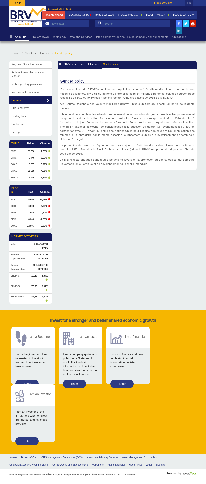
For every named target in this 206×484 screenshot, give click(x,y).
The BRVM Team (68, 64)
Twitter (186, 26)
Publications (178, 36)
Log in (17, 2)
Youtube (193, 26)
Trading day (58, 36)
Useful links (135, 464)
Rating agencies (116, 464)
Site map (160, 464)
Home (10, 37)
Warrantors (98, 464)
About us (21, 36)
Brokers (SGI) (40, 36)
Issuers (13, 457)
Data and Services (80, 36)
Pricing (15, 132)
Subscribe (47, 23)
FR (189, 2)
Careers (45, 53)
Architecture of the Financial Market (27, 74)
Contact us (17, 124)
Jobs (82, 64)
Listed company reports (110, 36)
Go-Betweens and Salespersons (70, 464)
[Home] (27, 16)
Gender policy (110, 64)
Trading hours (19, 116)
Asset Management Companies (139, 457)
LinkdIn (179, 33)
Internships (94, 64)
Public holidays (20, 107)
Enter (27, 383)
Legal (149, 464)
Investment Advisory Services (102, 457)
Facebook (179, 26)
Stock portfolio (163, 2)
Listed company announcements (147, 36)
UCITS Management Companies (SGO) (61, 457)
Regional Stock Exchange (26, 64)
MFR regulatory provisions (26, 84)
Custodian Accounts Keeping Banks (28, 464)
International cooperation (25, 92)
